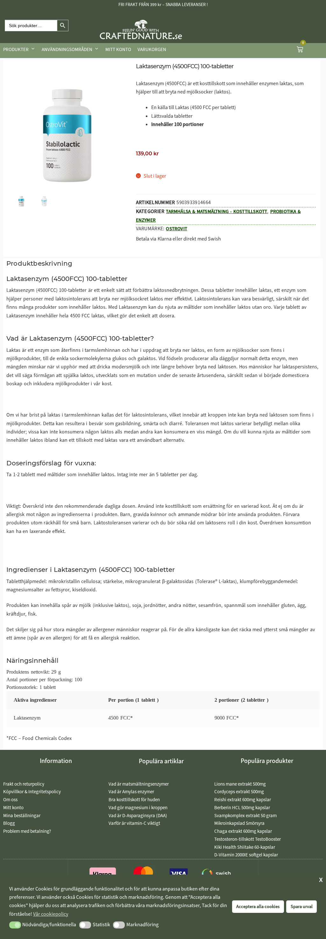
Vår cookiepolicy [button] (50, 914)
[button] (15, 924)
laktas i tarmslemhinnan (73, 414)
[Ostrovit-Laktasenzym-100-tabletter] (67, 135)
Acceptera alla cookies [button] (258, 907)
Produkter (16, 49)
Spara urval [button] (302, 907)
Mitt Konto (118, 49)
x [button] (321, 879)
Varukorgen (152, 49)
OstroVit (176, 229)
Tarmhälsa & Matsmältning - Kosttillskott (216, 211)
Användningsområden (67, 49)
